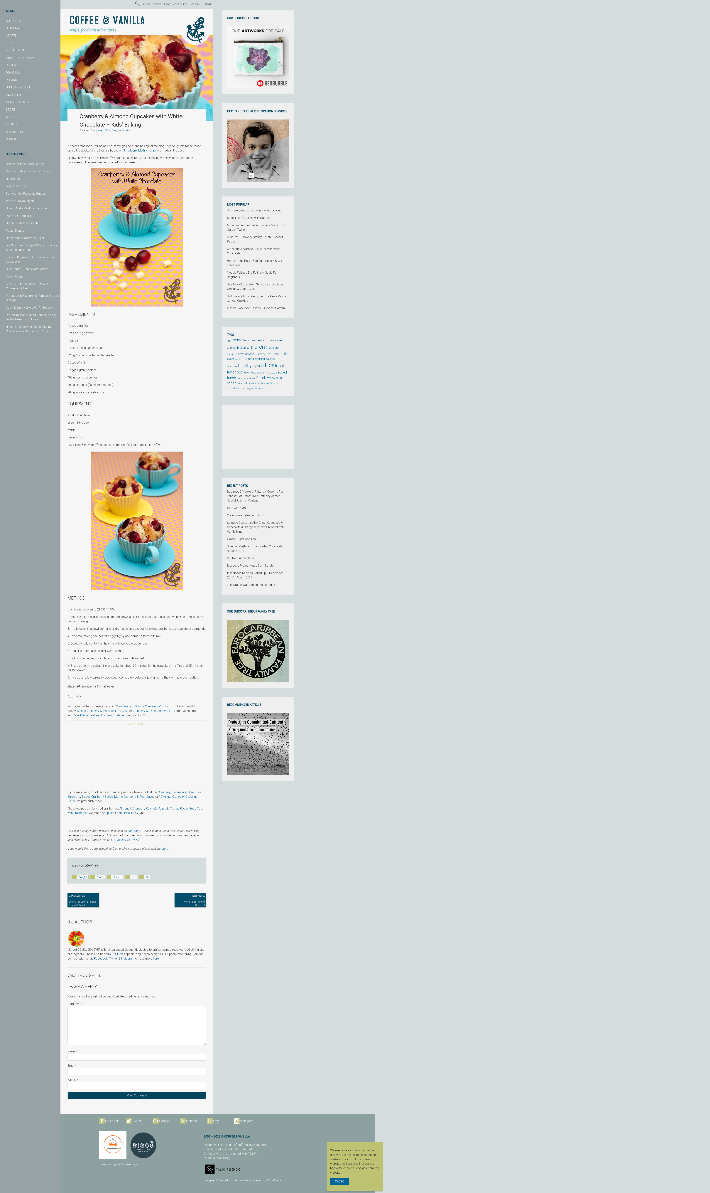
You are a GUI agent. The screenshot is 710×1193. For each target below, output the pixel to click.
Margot (115, 130)
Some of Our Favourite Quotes (26, 193)
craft (241, 354)
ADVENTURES (15, 50)
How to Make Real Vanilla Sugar (26, 208)
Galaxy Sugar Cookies (241, 539)
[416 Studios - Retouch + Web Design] (251, 1169)
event (230, 359)
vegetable (252, 388)
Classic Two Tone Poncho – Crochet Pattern (256, 308)
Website (72, 1080)
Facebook (101, 958)
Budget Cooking (16, 186)
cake (278, 340)
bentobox (262, 340)
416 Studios (117, 954)
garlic (275, 359)
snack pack (265, 383)
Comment (74, 1004)
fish (245, 359)
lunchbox (235, 372)
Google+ (164, 1121)
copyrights (134, 831)
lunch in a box (265, 372)
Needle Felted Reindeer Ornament (194, 900)
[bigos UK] (143, 1145)
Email (72, 1065)
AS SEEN (12, 124)
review (271, 378)
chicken (241, 347)
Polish (261, 378)
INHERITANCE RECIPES (21, 58)
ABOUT (10, 117)
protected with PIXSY (127, 840)
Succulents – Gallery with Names (27, 269)
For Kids (126, 130)
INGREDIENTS (15, 95)
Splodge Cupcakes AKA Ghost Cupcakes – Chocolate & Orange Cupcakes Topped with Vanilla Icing (255, 527)
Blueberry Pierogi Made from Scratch (251, 565)
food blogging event (260, 359)
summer (232, 388)
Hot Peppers (14, 179)
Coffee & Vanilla (107, 20)
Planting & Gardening (19, 216)
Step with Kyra (236, 508)
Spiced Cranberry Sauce (97, 796)
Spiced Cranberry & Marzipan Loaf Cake (103, 711)
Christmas (232, 354)
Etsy (216, 1121)
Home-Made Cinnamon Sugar (25, 238)
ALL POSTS (13, 21)
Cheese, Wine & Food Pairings (25, 164)
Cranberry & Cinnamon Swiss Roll (154, 711)
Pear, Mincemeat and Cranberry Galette (98, 715)
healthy (245, 365)
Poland (252, 378)
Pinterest (192, 1121)
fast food (239, 359)
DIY (285, 353)
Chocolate (272, 347)
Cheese (231, 347)
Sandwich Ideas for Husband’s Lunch (29, 171)
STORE (10, 109)
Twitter (113, 958)
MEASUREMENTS (17, 102)
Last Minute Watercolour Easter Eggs (251, 585)
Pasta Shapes (15, 230)
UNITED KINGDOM (18, 87)
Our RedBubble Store (240, 558)
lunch (280, 365)
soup (276, 383)
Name (72, 1051)
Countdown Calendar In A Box (246, 515)
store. (165, 848)
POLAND (11, 80)
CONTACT (12, 139)
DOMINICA (13, 72)
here (156, 958)
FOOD (9, 43)
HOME (146, 4)
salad (279, 378)
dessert (276, 354)
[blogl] (112, 1145)
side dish (243, 383)
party (239, 378)
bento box (249, 340)
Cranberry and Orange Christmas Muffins (142, 706)
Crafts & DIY (262, 354)
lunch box (250, 372)
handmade (232, 366)
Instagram (127, 958)
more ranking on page (118, 1164)
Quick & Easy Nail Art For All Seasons (30, 307)
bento (238, 340)
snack (252, 383)
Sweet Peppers (16, 276)
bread (272, 340)
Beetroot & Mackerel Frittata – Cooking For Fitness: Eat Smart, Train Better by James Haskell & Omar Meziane (255, 496)
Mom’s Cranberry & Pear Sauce (134, 796)
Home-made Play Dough (22, 223)
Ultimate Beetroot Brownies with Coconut (254, 210)
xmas (260, 388)
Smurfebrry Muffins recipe (140, 150)
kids (269, 365)
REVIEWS (12, 65)
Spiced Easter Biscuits (119, 813)
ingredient (258, 366)
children (256, 347)
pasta (245, 378)
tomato (242, 388)
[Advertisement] (137, 757)
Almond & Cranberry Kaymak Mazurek (144, 808)
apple (229, 340)
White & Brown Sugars (20, 201)
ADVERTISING (15, 132)
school (232, 383)
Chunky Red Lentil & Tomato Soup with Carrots (82, 900)
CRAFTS (11, 35)
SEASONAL (13, 28)
